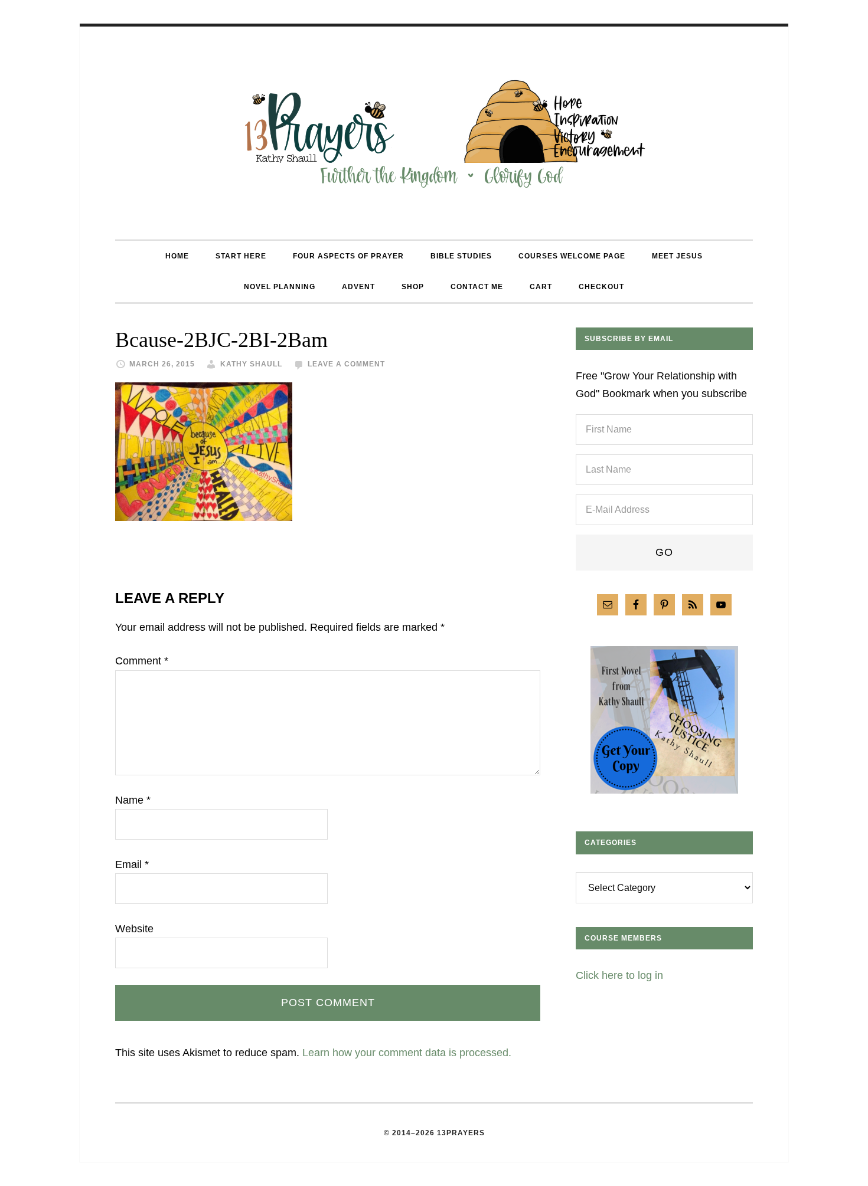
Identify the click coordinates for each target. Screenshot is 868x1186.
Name (133, 800)
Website (134, 929)
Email (132, 864)
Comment (141, 661)
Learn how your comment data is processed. (406, 1053)
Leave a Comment (346, 364)
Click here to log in (619, 975)
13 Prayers (434, 133)
